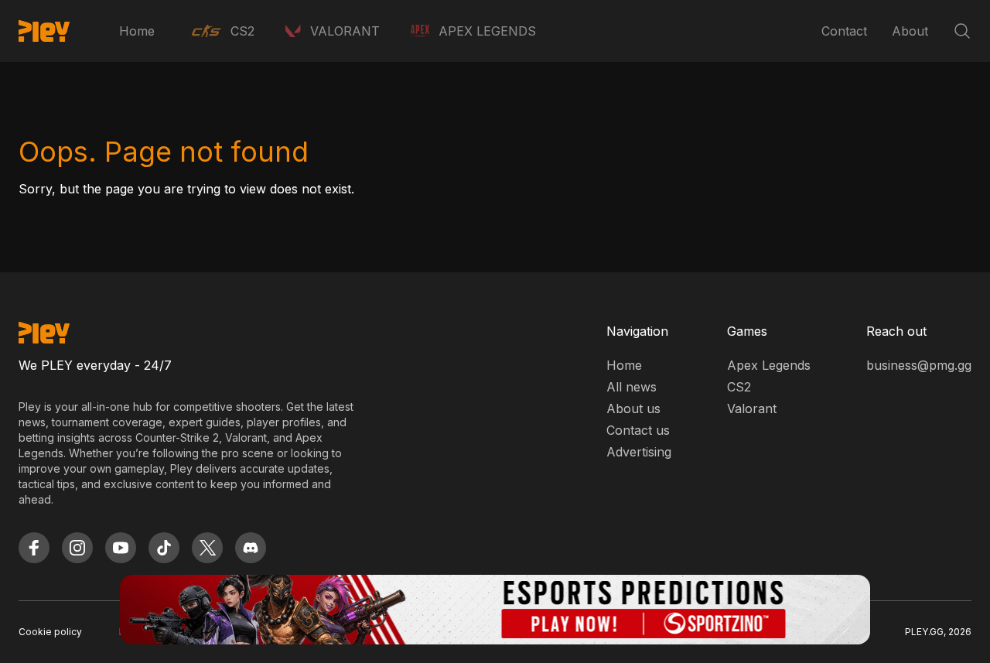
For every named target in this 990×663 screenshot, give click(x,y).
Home (137, 31)
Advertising (638, 452)
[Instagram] (77, 547)
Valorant (752, 408)
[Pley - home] (44, 31)
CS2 (739, 387)
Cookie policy (50, 631)
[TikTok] (163, 547)
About (910, 31)
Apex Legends (769, 365)
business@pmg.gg (918, 365)
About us (633, 408)
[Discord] (250, 547)
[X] (207, 547)
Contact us (638, 430)
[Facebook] (34, 547)
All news (631, 387)
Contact (844, 31)
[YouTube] (120, 547)
